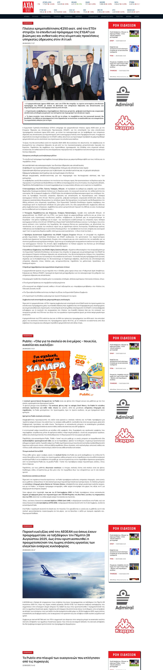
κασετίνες (68, 426)
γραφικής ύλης (66, 430)
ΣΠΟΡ (112, 41)
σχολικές (71, 420)
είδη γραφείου (80, 426)
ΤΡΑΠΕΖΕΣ (57, 16)
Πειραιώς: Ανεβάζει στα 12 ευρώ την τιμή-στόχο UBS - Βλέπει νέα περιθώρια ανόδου (119, 64)
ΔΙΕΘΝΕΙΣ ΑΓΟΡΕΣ (78, 18)
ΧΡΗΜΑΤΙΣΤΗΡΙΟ (107, 16)
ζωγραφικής (77, 430)
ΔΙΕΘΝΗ (128, 16)
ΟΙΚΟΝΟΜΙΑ (68, 16)
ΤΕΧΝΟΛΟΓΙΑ (45, 16)
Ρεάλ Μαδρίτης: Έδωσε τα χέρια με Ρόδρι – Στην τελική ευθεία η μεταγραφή (119, 34)
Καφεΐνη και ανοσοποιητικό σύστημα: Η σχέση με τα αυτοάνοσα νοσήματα (119, 49)
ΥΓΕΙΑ (111, 56)
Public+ (33, 486)
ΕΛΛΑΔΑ (35, 16)
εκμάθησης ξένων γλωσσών (65, 445)
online (33, 470)
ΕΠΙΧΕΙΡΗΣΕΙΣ (93, 16)
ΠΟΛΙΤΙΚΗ (119, 16)
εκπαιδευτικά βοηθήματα (92, 443)
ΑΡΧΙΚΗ (26, 16)
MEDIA (136, 16)
